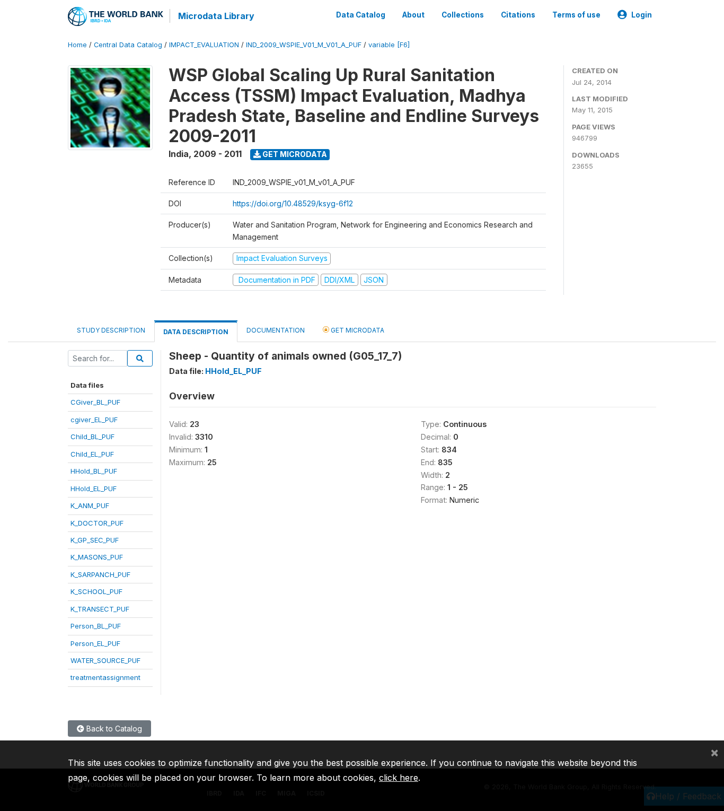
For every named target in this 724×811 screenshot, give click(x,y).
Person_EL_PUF (95, 643)
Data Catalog (360, 15)
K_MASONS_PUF (96, 557)
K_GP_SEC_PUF (94, 540)
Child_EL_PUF (92, 454)
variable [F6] (389, 45)
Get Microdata (294, 154)
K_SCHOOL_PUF (96, 591)
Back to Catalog (113, 728)
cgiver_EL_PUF (94, 419)
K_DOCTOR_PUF (96, 523)
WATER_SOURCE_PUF (105, 660)
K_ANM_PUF (89, 505)
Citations (518, 15)
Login (641, 15)
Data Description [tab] (195, 332)
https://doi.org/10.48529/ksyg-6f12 (293, 203)
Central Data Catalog (128, 45)
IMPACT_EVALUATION (204, 45)
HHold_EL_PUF (93, 488)
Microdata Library (216, 16)
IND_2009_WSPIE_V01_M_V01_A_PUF (303, 45)
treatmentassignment (105, 677)
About (413, 15)
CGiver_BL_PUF (95, 402)
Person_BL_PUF (95, 626)
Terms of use (576, 15)
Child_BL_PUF (92, 436)
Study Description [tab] (111, 330)
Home (77, 45)
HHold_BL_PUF (93, 471)
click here (398, 777)
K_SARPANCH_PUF (100, 574)
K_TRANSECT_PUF (99, 609)
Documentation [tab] (275, 330)
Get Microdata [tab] (356, 330)
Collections (463, 15)
